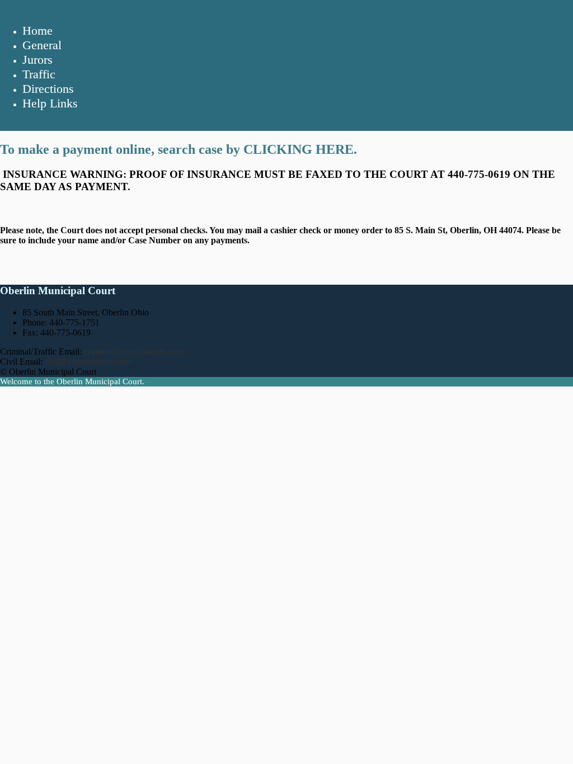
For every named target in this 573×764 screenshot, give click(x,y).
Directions (48, 89)
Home (37, 30)
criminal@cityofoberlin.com (133, 351)
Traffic (38, 74)
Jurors (37, 60)
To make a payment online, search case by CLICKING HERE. (178, 149)
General (42, 45)
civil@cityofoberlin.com (87, 361)
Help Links (50, 103)
